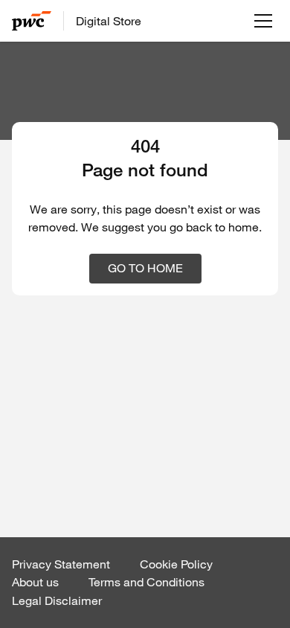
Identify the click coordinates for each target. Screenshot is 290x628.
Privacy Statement (61, 564)
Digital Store (108, 20)
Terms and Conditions (146, 581)
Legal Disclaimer (57, 600)
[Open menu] (263, 21)
